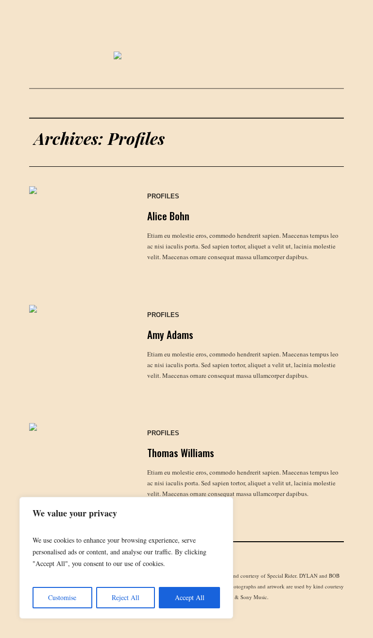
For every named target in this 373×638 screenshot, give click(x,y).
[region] (126, 558)
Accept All (189, 597)
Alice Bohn (168, 215)
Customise (62, 597)
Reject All (125, 597)
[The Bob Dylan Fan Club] (186, 56)
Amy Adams (170, 334)
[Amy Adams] (78, 354)
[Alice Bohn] (78, 235)
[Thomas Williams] (78, 472)
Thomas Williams (180, 452)
